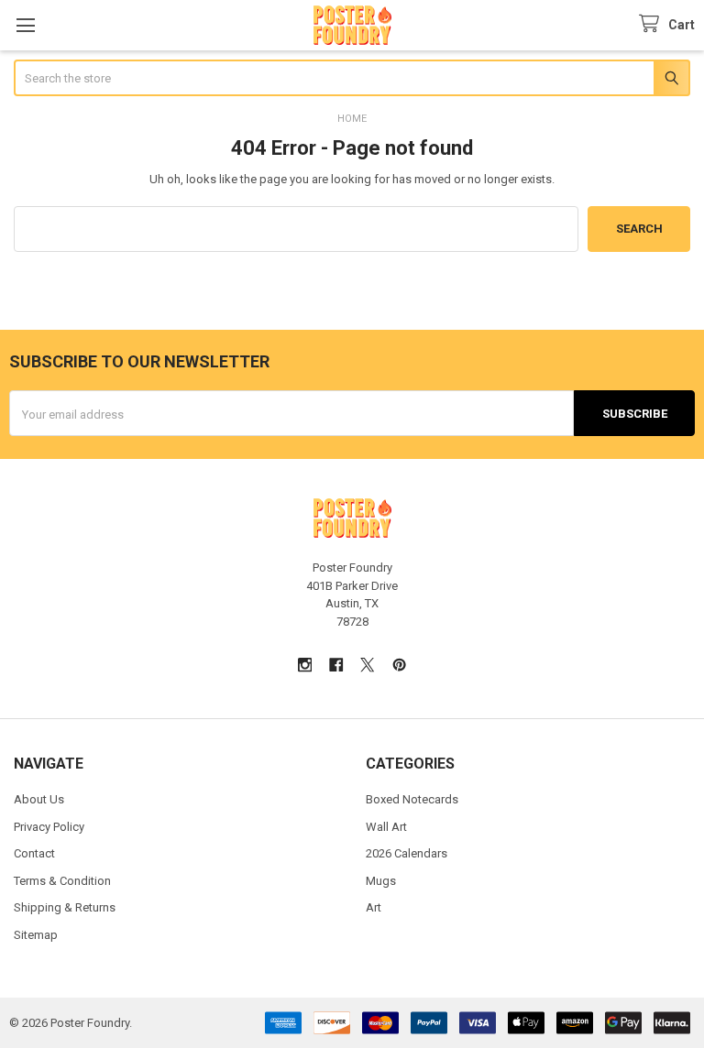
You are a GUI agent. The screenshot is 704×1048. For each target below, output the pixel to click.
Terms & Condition (62, 881)
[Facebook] (336, 664)
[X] (368, 664)
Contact (34, 853)
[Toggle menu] (25, 25)
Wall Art (386, 827)
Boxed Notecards (412, 799)
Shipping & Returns (65, 907)
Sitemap (36, 935)
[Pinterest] (399, 664)
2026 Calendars (406, 853)
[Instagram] (305, 664)
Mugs (381, 881)
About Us (39, 799)
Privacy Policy (49, 827)
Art (373, 907)
